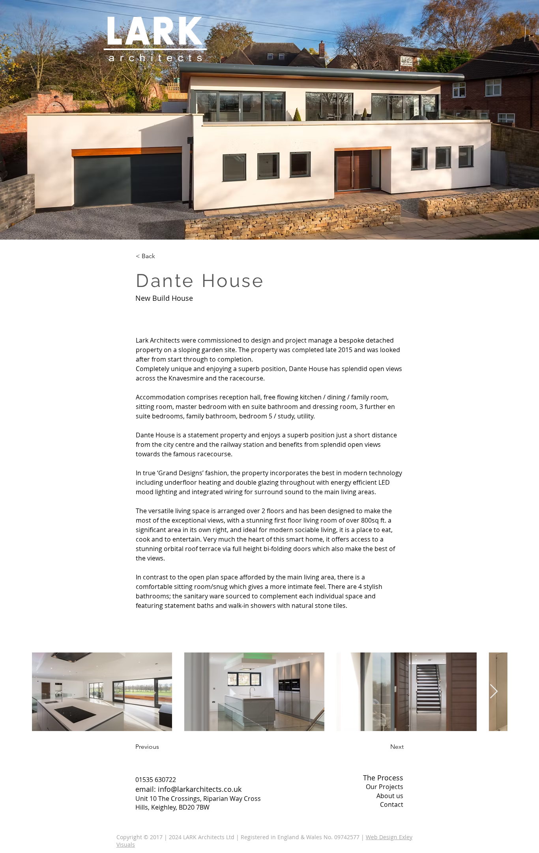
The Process (383, 777)
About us (389, 795)
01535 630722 (155, 779)
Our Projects (384, 786)
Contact (391, 804)
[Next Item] (493, 691)
